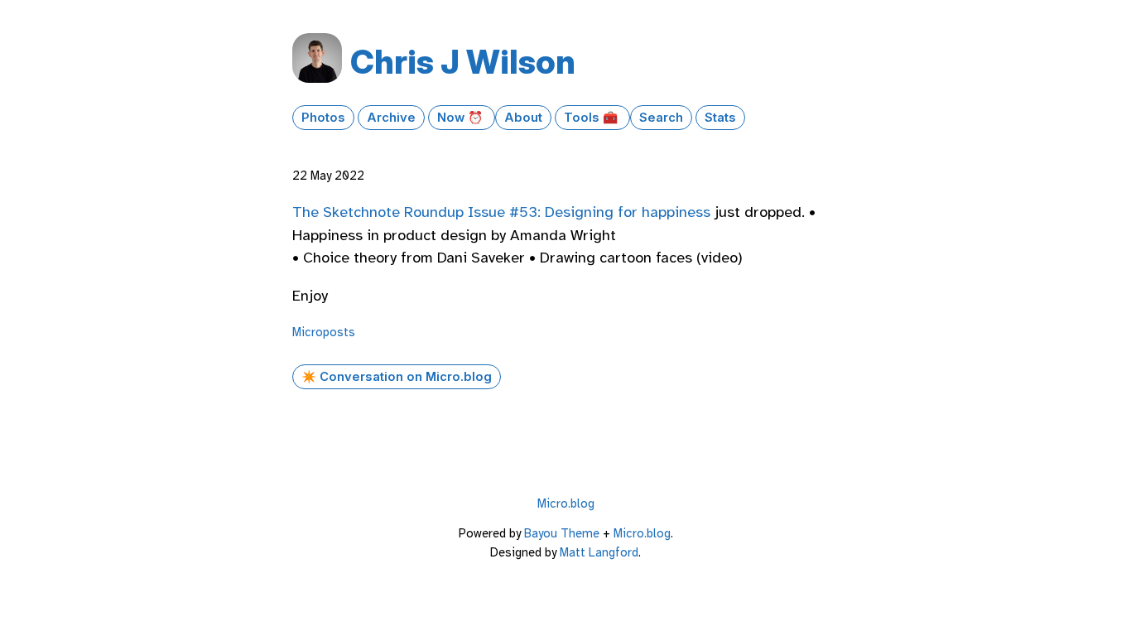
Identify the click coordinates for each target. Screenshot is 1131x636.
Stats (720, 117)
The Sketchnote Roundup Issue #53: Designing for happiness (501, 212)
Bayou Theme (561, 533)
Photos (323, 117)
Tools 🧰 (592, 117)
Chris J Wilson (462, 61)
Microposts (323, 332)
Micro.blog (565, 503)
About (523, 117)
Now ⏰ (461, 117)
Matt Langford (599, 552)
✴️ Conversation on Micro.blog (396, 376)
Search (661, 117)
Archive (391, 117)
